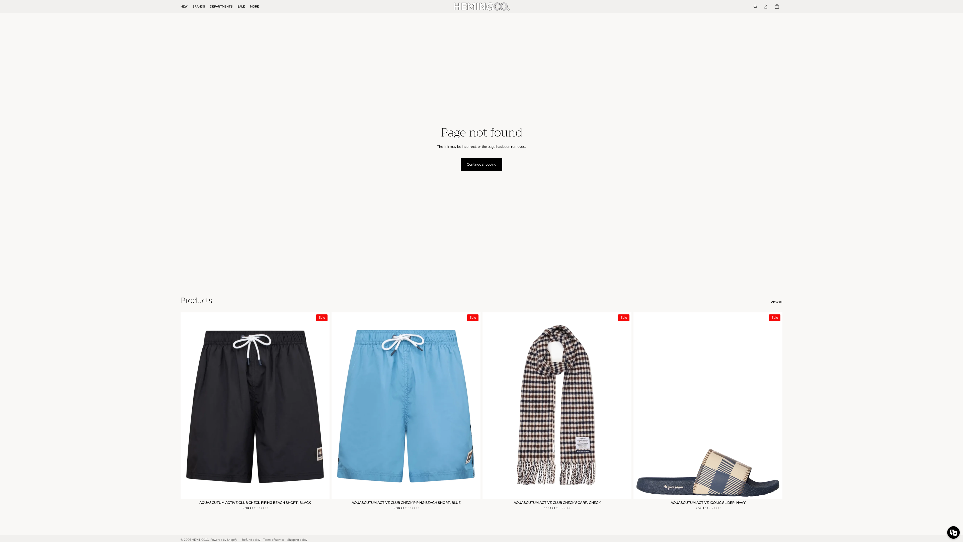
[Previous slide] (490, 405)
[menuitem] (184, 6)
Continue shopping (481, 164)
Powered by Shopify (223, 540)
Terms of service (274, 540)
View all (776, 302)
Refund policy (251, 540)
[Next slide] (623, 405)
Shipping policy (297, 540)
